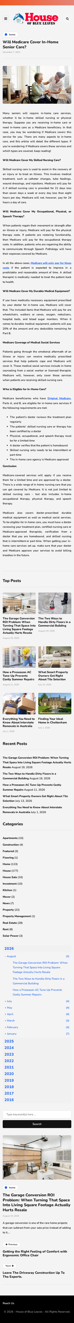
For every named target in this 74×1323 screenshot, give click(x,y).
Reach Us (8, 1303)
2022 (9, 1060)
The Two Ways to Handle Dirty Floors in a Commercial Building (54, 622)
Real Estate (10, 923)
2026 (9, 948)
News (6, 903)
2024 (9, 1047)
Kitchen (7, 890)
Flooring (8, 857)
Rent (6, 929)
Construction (11, 844)
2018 (9, 1086)
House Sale (10, 877)
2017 (9, 1093)
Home (6, 864)
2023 (9, 1054)
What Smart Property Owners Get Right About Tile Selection (53, 675)
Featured (8, 851)
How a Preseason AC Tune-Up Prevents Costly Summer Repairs (18, 675)
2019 (9, 1080)
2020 (9, 1073)
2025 (9, 1041)
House (7, 871)
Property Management (17, 916)
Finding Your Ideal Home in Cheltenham (52, 720)
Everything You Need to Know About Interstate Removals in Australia (19, 722)
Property (8, 910)
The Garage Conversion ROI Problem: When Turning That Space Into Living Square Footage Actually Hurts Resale (19, 625)
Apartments (10, 838)
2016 (9, 1099)
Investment (10, 883)
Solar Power (10, 936)
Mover (7, 897)
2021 (9, 1067)
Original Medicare (59, 398)
